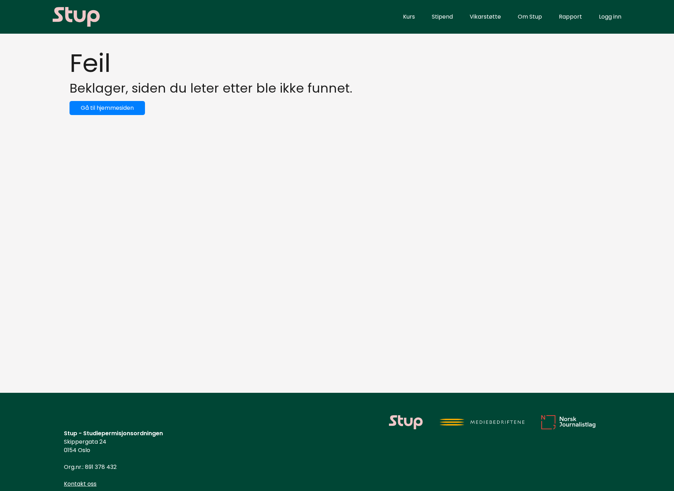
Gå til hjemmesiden (107, 108)
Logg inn (610, 17)
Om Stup (530, 17)
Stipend (442, 17)
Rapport (570, 17)
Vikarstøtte (485, 17)
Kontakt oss (80, 484)
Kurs (409, 17)
